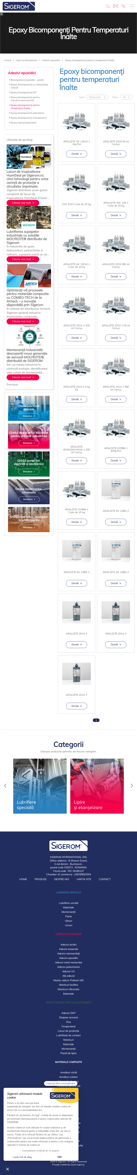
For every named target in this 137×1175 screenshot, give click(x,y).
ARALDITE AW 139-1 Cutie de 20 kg (115, 204)
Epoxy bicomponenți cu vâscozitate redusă (29, 86)
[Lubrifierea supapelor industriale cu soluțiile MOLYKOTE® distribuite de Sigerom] (29, 218)
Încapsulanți (68, 1026)
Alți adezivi (68, 975)
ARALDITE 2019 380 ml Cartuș (115, 265)
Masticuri (68, 1039)
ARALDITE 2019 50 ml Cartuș (116, 143)
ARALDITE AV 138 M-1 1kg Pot (76, 143)
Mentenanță (68, 911)
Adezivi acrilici (69, 944)
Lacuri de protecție (68, 1030)
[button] (12, 384)
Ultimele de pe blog (19, 139)
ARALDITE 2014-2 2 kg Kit (76, 388)
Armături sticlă (68, 1072)
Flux (68, 1022)
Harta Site (84, 879)
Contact (105, 879)
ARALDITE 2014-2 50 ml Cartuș (116, 327)
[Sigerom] (19, 6)
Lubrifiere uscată (68, 903)
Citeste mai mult (21, 202)
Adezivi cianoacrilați (68, 953)
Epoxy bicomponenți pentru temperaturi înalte (25, 106)
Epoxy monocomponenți (23, 122)
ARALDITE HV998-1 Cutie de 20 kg (76, 511)
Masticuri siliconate (68, 989)
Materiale (68, 907)
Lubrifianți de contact (68, 1035)
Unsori (68, 925)
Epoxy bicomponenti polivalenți (27, 112)
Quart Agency (77, 1164)
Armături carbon (68, 1077)
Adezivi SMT (69, 1013)
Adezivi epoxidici (68, 958)
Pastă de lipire (68, 1053)
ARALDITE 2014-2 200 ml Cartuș (77, 327)
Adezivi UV (68, 971)
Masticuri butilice (68, 984)
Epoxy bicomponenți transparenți (28, 117)
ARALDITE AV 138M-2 (116, 511)
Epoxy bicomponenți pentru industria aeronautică (25, 99)
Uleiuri (68, 920)
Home (23, 879)
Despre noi (61, 879)
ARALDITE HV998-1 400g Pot (116, 449)
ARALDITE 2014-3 (76, 633)
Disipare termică (68, 1017)
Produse (41, 879)
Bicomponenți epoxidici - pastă (27, 79)
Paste (68, 916)
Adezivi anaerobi (68, 949)
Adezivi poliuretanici (68, 967)
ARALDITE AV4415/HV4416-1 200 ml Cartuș (76, 449)
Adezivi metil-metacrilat (68, 962)
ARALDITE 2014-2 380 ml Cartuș (116, 388)
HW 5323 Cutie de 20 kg (76, 204)
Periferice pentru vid (68, 1085)
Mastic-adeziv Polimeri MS (69, 980)
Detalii (75, 153)
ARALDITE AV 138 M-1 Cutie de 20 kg (76, 265)
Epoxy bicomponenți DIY (24, 92)
